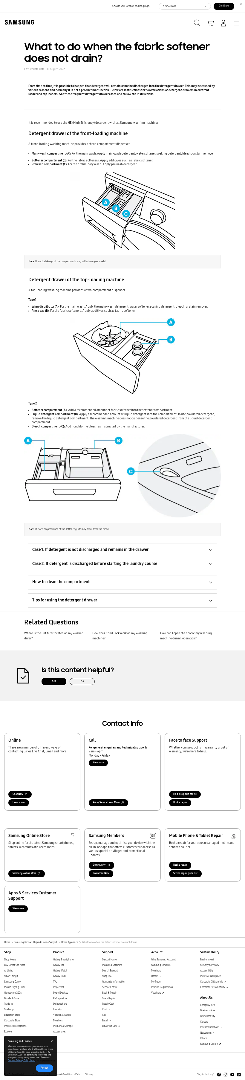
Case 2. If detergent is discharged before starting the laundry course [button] (94, 563)
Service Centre (109, 987)
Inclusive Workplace (210, 976)
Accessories (59, 1031)
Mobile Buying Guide (14, 987)
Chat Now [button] (18, 794)
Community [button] (99, 865)
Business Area (207, 1010)
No (82, 681)
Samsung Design (209, 1044)
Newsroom (206, 1033)
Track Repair (108, 998)
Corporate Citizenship (211, 981)
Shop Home (10, 959)
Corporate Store (12, 1020)
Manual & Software (112, 965)
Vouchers (156, 993)
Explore (8, 1031)
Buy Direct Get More (14, 965)
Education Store (12, 1015)
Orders (155, 976)
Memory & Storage (63, 1026)
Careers (204, 1022)
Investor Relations (210, 1027)
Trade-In (8, 1004)
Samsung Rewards (161, 965)
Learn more (18, 802)
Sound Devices (60, 993)
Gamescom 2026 (13, 993)
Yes (54, 681)
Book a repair (180, 802)
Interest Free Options (15, 1026)
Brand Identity (207, 1016)
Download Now (101, 873)
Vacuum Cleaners (62, 1015)
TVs (55, 981)
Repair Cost (108, 1004)
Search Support (110, 970)
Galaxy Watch (60, 970)
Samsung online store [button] (24, 873)
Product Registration (162, 987)
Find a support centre (185, 794)
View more (98, 762)
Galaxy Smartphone (63, 959)
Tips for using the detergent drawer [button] (64, 600)
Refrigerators (60, 998)
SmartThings (11, 976)
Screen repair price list (185, 873)
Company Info (207, 1005)
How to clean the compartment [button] (61, 581)
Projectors (58, 987)
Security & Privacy (209, 965)
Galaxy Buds (59, 976)
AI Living (8, 970)
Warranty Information (113, 981)
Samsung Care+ (12, 981)
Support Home (109, 959)
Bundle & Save (11, 998)
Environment (207, 959)
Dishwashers (60, 1004)
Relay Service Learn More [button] (106, 802)
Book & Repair (109, 993)
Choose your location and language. (131, 6)
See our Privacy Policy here (21, 1060)
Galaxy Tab (58, 965)
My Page (155, 981)
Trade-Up (8, 1009)
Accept (44, 1068)
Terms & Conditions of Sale (67, 1074)
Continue (224, 5)
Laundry (57, 1009)
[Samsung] (18, 22)
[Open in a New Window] (219, 1075)
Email (105, 1020)
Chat (105, 1009)
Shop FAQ (107, 976)
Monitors (58, 1020)
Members (156, 970)
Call (104, 1015)
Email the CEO (110, 1026)
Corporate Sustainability (213, 987)
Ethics (203, 1038)
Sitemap (89, 1074)
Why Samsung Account (163, 959)
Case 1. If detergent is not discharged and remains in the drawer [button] (90, 549)
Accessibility (206, 970)
